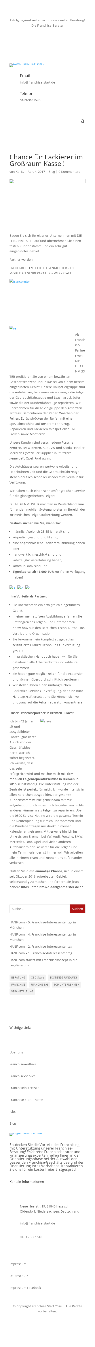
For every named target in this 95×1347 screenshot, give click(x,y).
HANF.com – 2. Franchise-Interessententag (41, 946)
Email (25, 75)
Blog (52, 171)
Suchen (77, 909)
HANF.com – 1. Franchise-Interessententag (41, 953)
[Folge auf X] (43, 44)
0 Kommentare (69, 171)
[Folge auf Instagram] (51, 44)
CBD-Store (37, 977)
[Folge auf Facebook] (34, 44)
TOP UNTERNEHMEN (67, 984)
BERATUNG (18, 977)
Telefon (26, 93)
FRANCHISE (18, 984)
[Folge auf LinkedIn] (60, 44)
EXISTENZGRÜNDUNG (63, 977)
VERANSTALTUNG (22, 991)
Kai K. (20, 171)
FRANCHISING (39, 984)
